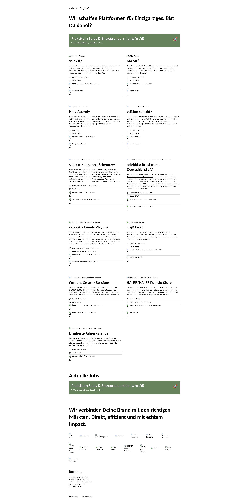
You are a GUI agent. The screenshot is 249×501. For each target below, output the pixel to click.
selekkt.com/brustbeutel (141, 206)
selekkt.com (77, 91)
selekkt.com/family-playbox (85, 262)
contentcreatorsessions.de (84, 312)
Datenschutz (87, 497)
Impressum (73, 497)
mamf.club (134, 91)
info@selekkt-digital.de (80, 482)
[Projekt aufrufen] (95, 56)
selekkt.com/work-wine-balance (86, 199)
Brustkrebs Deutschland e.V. (140, 177)
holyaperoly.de (79, 144)
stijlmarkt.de (136, 257)
